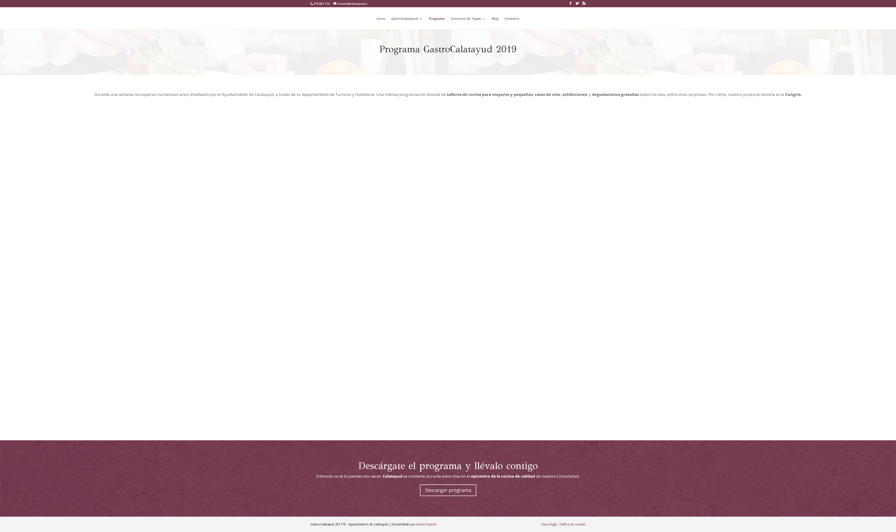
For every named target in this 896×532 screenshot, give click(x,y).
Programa (436, 19)
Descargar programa (448, 490)
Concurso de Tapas (466, 19)
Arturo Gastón (426, 524)
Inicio (381, 19)
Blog (495, 19)
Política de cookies (572, 524)
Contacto (512, 19)
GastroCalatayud (404, 19)
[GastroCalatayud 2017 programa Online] (448, 425)
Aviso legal (548, 524)
